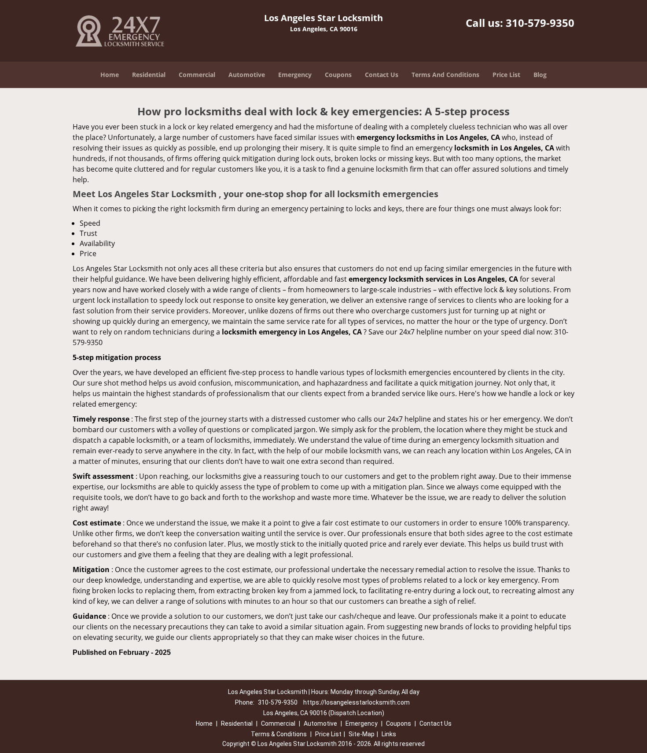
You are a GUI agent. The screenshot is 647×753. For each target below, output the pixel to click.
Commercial (197, 74)
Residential (148, 74)
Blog (540, 74)
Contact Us (381, 74)
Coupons (338, 74)
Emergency (295, 74)
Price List (506, 74)
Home (109, 74)
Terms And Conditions (445, 74)
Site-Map (362, 734)
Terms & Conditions (279, 734)
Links (389, 734)
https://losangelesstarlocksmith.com (356, 702)
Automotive (246, 74)
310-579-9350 (540, 22)
